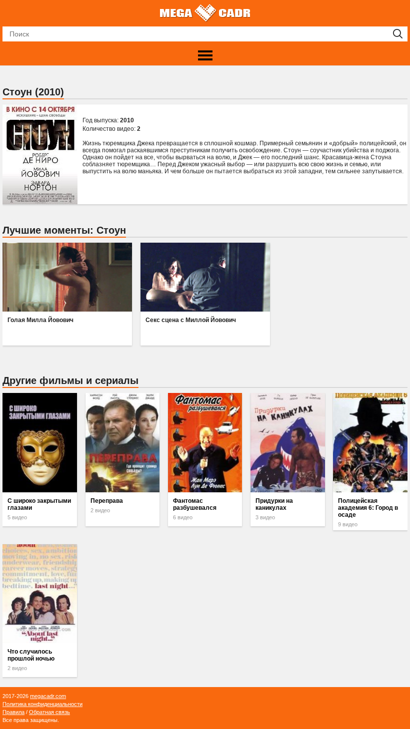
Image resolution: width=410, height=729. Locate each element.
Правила (13, 712)
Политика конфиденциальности (42, 704)
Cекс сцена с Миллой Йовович (191, 320)
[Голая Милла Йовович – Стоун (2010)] (67, 277)
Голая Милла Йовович (41, 320)
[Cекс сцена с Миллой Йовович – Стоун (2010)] (205, 277)
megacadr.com (48, 696)
